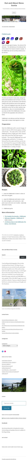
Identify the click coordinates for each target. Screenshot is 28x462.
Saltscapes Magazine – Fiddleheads (13, 218)
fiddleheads (5, 238)
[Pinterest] (7, 42)
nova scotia (15, 238)
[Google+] (20, 38)
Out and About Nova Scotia (14, 4)
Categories (16, 235)
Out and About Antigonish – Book (9, 320)
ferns (24, 236)
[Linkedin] (7, 38)
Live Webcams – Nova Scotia (8, 370)
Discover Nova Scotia (7, 366)
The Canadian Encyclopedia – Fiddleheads (15, 216)
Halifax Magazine (6, 368)
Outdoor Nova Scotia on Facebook (10, 371)
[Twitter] (12, 38)
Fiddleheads (6, 34)
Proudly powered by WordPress (9, 459)
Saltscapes (4, 373)
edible (20, 236)
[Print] (16, 38)
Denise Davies (15, 236)
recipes (20, 238)
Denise (9, 240)
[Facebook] (3, 38)
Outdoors (21, 235)
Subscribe (6, 408)
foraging (10, 238)
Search (3, 255)
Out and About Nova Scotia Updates (10, 333)
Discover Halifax (6, 364)
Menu (14, 12)
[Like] (3, 42)
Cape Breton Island (6, 360)
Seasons (4, 236)
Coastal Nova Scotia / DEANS (8, 362)
